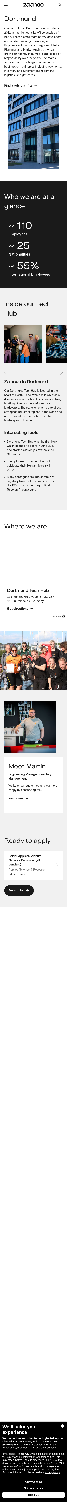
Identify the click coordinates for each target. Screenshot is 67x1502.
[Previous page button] (6, 372)
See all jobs (15, 890)
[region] (33, 579)
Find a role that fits (18, 85)
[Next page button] (61, 372)
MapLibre (57, 616)
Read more (15, 798)
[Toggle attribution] (63, 616)
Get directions (17, 608)
